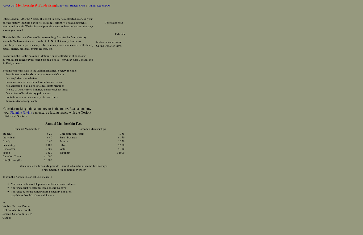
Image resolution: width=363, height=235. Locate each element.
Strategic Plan (77, 5)
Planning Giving (21, 112)
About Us (8, 5)
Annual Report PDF (99, 5)
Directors (62, 5)
